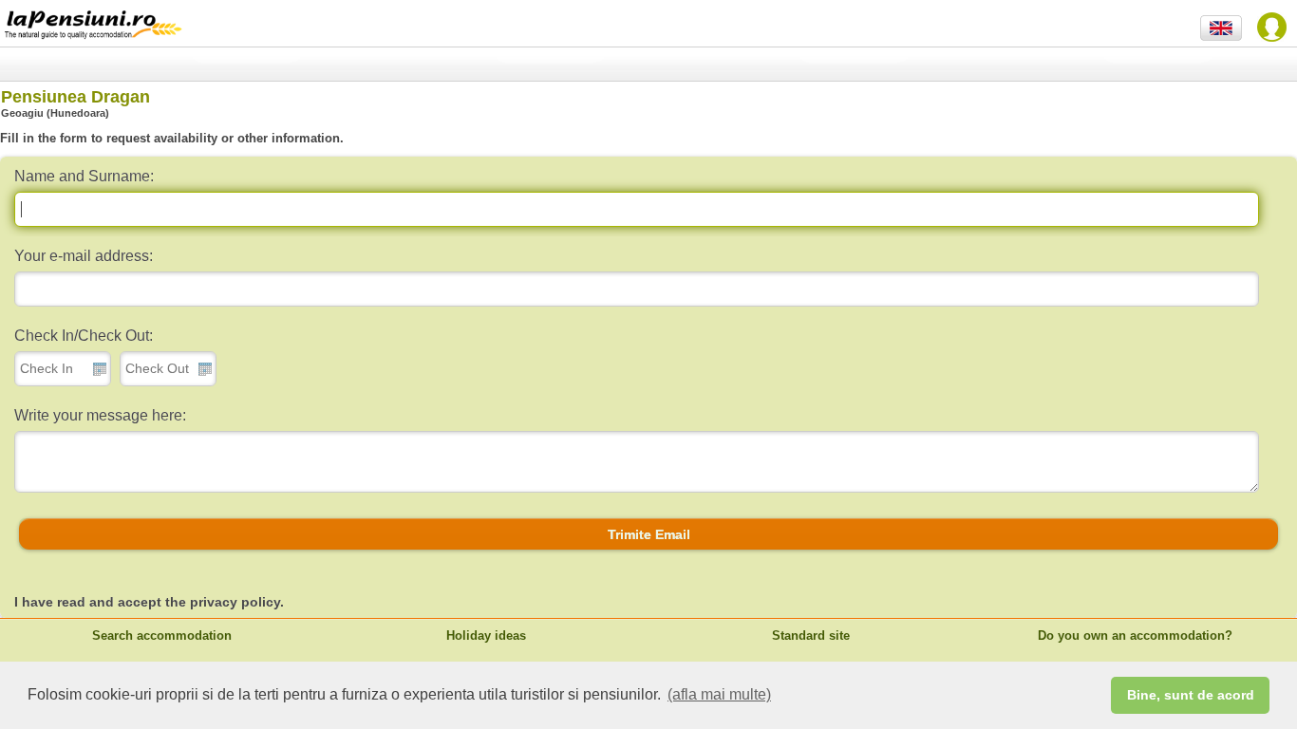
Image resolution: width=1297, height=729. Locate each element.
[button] (648, 534)
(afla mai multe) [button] (719, 694)
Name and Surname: (84, 176)
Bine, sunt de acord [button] (1190, 694)
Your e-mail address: (83, 256)
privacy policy (235, 601)
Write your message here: (100, 415)
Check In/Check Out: (83, 335)
